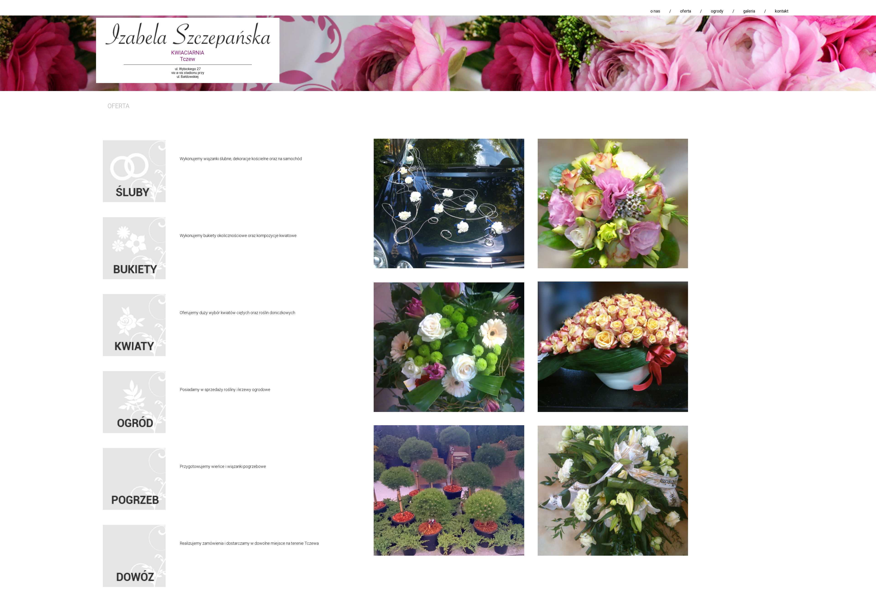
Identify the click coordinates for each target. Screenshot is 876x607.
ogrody (717, 11)
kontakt (781, 11)
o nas (655, 11)
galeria (749, 11)
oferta (685, 11)
